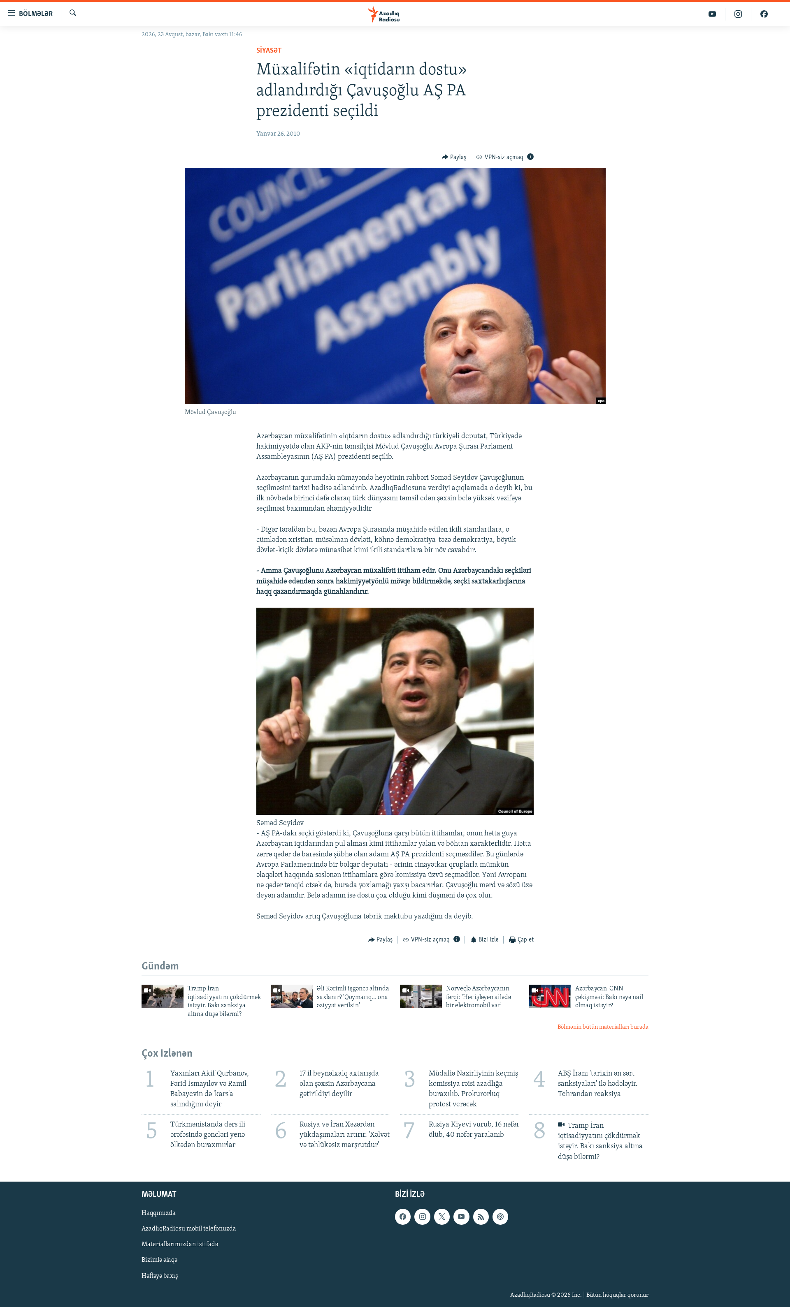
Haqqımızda (159, 1213)
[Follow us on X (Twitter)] (442, 1216)
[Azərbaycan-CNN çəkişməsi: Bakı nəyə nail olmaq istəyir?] (550, 996)
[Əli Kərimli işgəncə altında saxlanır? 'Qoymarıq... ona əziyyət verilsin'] (292, 996)
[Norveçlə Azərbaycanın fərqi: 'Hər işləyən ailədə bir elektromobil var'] (421, 996)
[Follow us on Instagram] (422, 1216)
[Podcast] (500, 1216)
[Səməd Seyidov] (395, 813)
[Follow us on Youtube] (461, 1216)
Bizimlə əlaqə (159, 1260)
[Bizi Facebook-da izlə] (764, 14)
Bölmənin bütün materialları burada (603, 1027)
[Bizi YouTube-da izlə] (712, 14)
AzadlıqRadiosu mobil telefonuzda (189, 1229)
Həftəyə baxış (160, 1275)
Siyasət (269, 51)
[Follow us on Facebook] (403, 1216)
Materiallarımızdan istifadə (180, 1244)
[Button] (454, 157)
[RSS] (481, 1216)
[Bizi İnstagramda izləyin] (738, 14)
